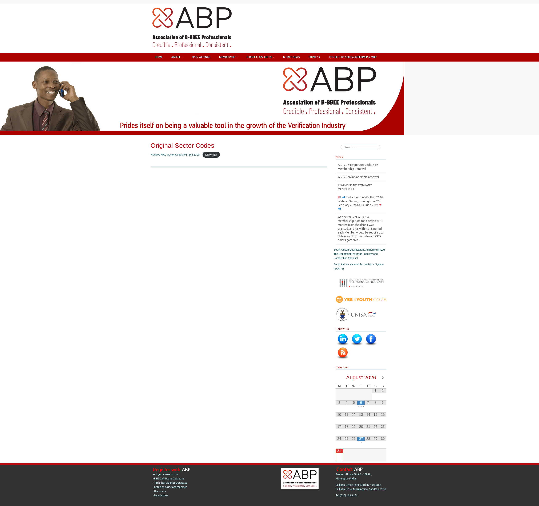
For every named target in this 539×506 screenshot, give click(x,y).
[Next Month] (382, 378)
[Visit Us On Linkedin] (343, 339)
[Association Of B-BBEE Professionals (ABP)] (192, 28)
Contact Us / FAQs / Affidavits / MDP (352, 57)
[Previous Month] (339, 378)
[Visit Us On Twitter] (357, 339)
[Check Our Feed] (343, 353)
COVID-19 (314, 57)
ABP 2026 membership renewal (358, 165)
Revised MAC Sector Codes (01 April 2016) (175, 154)
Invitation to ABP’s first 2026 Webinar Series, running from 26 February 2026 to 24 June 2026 (360, 189)
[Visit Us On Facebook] (371, 339)
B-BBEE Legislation (259, 57)
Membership (227, 57)
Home (159, 57)
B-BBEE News (291, 57)
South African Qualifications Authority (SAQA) (359, 249)
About (176, 57)
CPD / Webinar (201, 57)
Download (211, 154)
